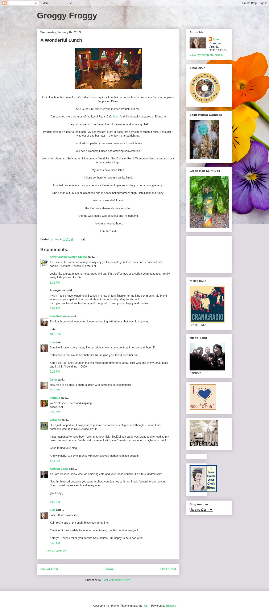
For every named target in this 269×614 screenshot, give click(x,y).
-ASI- (146, 605)
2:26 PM (55, 371)
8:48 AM (55, 543)
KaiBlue (55, 397)
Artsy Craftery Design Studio (68, 256)
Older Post (168, 569)
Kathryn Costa (59, 468)
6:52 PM (55, 412)
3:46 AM (55, 460)
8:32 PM (55, 282)
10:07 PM (56, 334)
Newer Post (49, 569)
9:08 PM (55, 308)
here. (116, 116)
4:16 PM (55, 389)
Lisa (52, 342)
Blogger (170, 605)
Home (109, 569)
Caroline (55, 419)
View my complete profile (206, 54)
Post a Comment (56, 551)
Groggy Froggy (67, 15)
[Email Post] (82, 239)
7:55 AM (55, 501)
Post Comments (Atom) (116, 579)
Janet (53, 379)
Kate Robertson (60, 316)
